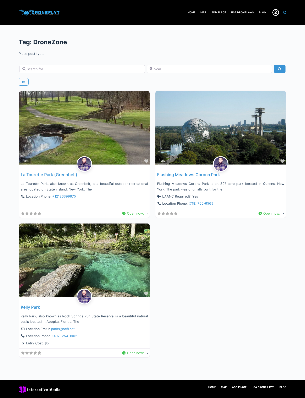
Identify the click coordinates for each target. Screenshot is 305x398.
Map (203, 12)
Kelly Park (30, 307)
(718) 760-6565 (201, 203)
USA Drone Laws (242, 12)
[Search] (284, 12)
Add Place (218, 12)
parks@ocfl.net (63, 329)
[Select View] (24, 82)
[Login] (275, 12)
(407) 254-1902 (64, 336)
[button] (135, 213)
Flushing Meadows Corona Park (188, 174)
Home (191, 12)
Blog (262, 12)
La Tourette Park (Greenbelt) (49, 174)
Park (25, 160)
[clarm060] (84, 169)
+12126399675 (64, 196)
